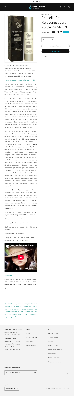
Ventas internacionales (55, 349)
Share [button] (45, 56)
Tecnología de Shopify (64, 388)
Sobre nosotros (53, 337)
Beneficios (29, 341)
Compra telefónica (54, 357)
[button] (5, 7)
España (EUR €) (10, 388)
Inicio (28, 333)
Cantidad (44, 36)
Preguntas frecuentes (55, 362)
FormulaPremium (54, 388)
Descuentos (52, 353)
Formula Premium (32, 337)
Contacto (51, 341)
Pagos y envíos (53, 345)
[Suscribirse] (35, 372)
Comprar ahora (55, 51)
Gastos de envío (53, 333)
